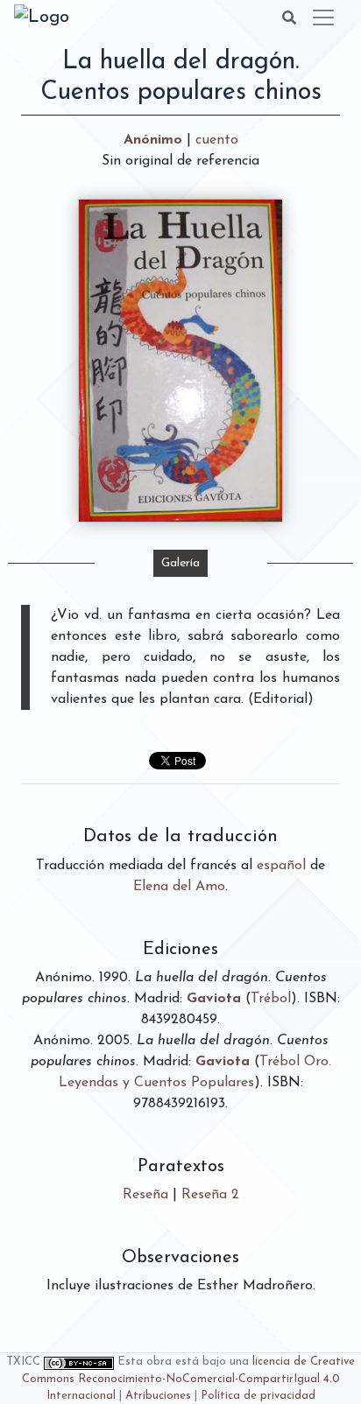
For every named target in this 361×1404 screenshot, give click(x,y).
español (281, 866)
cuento (216, 140)
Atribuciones (158, 1395)
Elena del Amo (179, 887)
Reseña (145, 1195)
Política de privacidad (258, 1395)
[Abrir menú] (323, 17)
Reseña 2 (210, 1195)
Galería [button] (180, 563)
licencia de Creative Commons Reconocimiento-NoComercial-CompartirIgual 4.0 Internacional (189, 1378)
